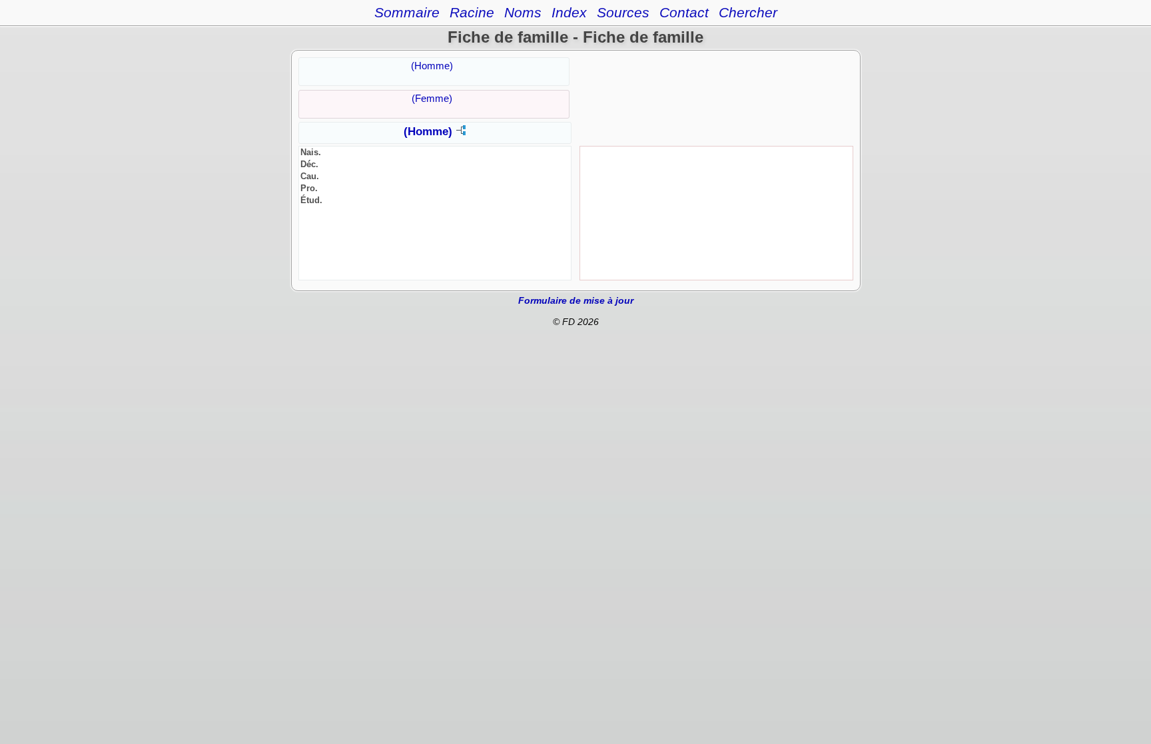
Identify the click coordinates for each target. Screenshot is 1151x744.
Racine (472, 12)
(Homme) (432, 65)
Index (569, 12)
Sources (623, 12)
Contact (684, 12)
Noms (523, 12)
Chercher (748, 12)
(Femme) (432, 98)
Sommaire (407, 12)
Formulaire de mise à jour (575, 300)
